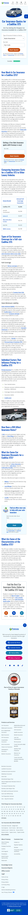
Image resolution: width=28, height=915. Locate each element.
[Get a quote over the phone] (14, 613)
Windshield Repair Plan (7, 779)
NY (7, 813)
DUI (4, 434)
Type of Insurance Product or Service (12, 35)
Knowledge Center (6, 865)
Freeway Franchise (6, 846)
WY (20, 815)
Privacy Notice (5, 882)
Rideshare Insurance (6, 774)
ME (23, 809)
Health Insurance (18, 732)
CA (11, 807)
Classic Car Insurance (6, 747)
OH (9, 813)
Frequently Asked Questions (18, 850)
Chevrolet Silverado (6, 825)
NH (22, 811)
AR (6, 807)
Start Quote (14, 50)
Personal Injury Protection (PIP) (13, 342)
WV (18, 815)
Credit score (7, 398)
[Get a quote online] (6, 613)
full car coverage (12, 266)
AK (2, 807)
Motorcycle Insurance (6, 728)
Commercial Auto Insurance (8, 771)
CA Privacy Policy (5, 884)
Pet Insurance (17, 742)
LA (16, 809)
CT (15, 807)
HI (2, 809)
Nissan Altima (19, 830)
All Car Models (5, 834)
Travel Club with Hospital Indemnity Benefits (19, 759)
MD (21, 809)
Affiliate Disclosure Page (15, 906)
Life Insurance (17, 729)
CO (13, 807)
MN (4, 811)
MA (18, 809)
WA (13, 815)
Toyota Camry (12, 832)
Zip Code (5, 42)
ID (5, 809)
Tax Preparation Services (7, 796)
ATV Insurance (5, 737)
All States (3, 818)
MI (2, 811)
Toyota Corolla (20, 832)
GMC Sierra (19, 828)
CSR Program (4, 851)
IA (3, 809)
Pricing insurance (6, 370)
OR (14, 813)
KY (13, 809)
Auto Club (3, 776)
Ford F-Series (12, 828)
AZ (8, 807)
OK (12, 813)
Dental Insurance (18, 735)
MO (7, 811)
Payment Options (18, 845)
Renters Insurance (6, 754)
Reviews (16, 847)
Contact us (16, 842)
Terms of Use (11, 55)
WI (15, 815)
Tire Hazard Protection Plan (8, 786)
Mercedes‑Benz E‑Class (7, 220)
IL (7, 809)
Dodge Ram (15, 825)
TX (4, 815)
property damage (14, 314)
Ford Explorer (4, 828)
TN (2, 815)
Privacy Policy (11, 530)
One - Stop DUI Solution (7, 798)
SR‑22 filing (10, 436)
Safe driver (13, 466)
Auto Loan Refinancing (7, 793)
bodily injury (7, 312)
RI (18, 813)
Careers (3, 849)
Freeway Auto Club (18, 292)
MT (12, 811)
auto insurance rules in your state (11, 254)
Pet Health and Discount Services (9, 791)
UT (6, 815)
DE (20, 807)
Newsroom (4, 860)
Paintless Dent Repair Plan (8, 788)
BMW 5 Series (7, 229)
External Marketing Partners (8, 889)
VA (8, 815)
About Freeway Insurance (5, 842)
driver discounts (16, 464)
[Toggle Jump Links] (26, 16)
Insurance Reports (6, 868)
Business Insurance (6, 766)
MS (10, 811)
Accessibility (17, 854)
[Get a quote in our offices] (22, 613)
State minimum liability (7, 306)
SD (23, 813)
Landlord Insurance (6, 769)
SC (20, 813)
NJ (24, 811)
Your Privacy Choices (6, 892)
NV (5, 813)
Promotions (4, 854)
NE (19, 811)
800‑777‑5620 (15, 596)
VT (10, 815)
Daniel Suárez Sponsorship (4, 857)
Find (14, 525)
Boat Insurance (5, 735)
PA (16, 813)
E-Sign (3, 887)
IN (9, 809)
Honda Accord (5, 830)
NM (2, 813)
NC (14, 811)
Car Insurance (5, 725)
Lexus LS (5, 216)
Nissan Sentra (5, 832)
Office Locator (5, 871)
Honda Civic (12, 830)
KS (11, 809)
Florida (13, 338)
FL (22, 807)
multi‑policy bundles (7, 467)
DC (17, 807)
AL (4, 807)
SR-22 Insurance (5, 744)
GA (24, 807)
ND (17, 811)
